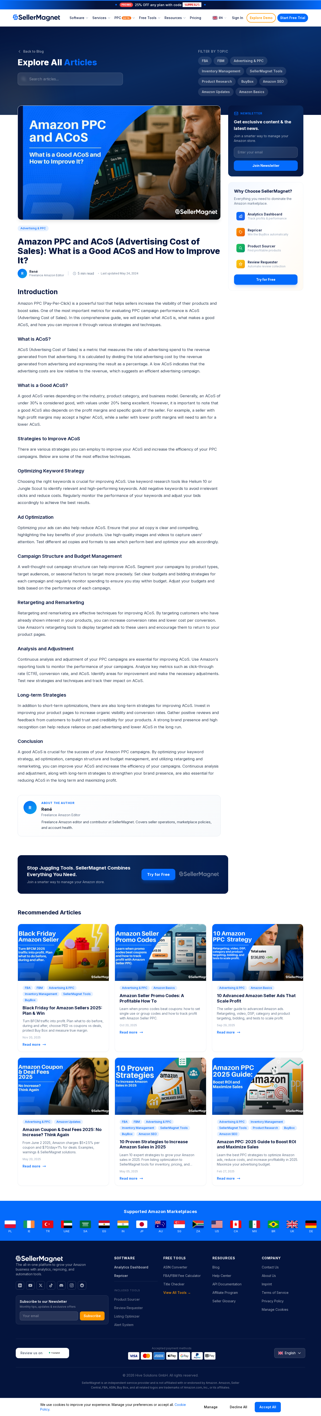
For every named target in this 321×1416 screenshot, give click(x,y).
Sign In (237, 18)
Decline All (238, 1407)
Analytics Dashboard (131, 1267)
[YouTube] (30, 1285)
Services (99, 18)
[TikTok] (51, 1285)
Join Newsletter (265, 166)
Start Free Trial (292, 18)
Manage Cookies (275, 1309)
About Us (269, 1276)
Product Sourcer (127, 1299)
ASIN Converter (175, 1267)
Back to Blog (33, 51)
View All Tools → (177, 1293)
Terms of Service (275, 1293)
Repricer (121, 1276)
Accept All (267, 1407)
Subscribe (92, 1316)
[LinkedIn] (20, 1285)
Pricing (195, 18)
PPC (122, 18)
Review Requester (128, 1308)
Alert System (123, 1325)
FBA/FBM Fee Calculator (182, 1276)
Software (77, 18)
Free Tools (148, 18)
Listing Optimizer (127, 1316)
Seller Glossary (224, 1301)
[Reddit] (82, 1285)
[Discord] (61, 1285)
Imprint (267, 1284)
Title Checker (173, 1284)
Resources (173, 18)
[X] (40, 1285)
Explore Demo (261, 18)
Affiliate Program (225, 1293)
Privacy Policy (273, 1301)
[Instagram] (71, 1285)
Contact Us (270, 1267)
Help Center (221, 1276)
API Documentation (227, 1284)
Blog (215, 1267)
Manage (211, 1407)
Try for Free (265, 279)
